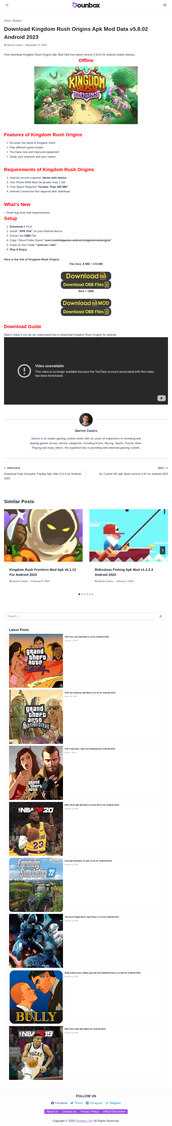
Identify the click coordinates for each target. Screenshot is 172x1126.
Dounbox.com (84, 1120)
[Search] (161, 616)
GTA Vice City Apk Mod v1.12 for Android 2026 (87, 637)
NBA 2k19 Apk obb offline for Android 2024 (85, 1029)
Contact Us (69, 1111)
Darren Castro (20, 581)
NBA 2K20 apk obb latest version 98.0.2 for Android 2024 (92, 805)
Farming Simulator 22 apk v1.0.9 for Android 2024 (88, 861)
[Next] (162, 550)
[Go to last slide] (9, 550)
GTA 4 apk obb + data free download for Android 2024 (90, 749)
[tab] (79, 594)
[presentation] (43, 535)
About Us (52, 1111)
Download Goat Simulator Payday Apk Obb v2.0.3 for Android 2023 (42, 473)
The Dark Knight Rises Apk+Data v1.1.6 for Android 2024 (92, 917)
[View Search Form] (165, 5)
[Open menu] (7, 5)
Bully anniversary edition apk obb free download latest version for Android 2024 (103, 973)
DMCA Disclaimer (114, 1111)
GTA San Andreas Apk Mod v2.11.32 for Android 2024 (90, 693)
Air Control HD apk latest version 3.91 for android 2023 (133, 471)
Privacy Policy (90, 1111)
